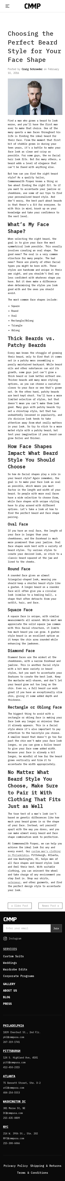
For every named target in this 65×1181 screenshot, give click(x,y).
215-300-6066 (11, 1143)
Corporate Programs (18, 976)
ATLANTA (9, 1076)
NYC (5, 1126)
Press (7, 1003)
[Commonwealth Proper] (33, 6)
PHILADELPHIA (13, 1025)
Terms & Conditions (32, 1172)
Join (56, 928)
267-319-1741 (11, 1042)
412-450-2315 (11, 1067)
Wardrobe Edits (15, 969)
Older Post (21, 905)
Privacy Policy (16, 1165)
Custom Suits (13, 956)
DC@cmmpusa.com (13, 1113)
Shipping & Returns (46, 1165)
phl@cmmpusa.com (13, 1037)
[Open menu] (6, 6)
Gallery (9, 984)
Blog (6, 997)
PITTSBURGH (11, 1051)
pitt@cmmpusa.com (14, 1062)
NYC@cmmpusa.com (13, 1138)
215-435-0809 (11, 1117)
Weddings (10, 963)
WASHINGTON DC (14, 1101)
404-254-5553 (11, 1092)
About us (10, 990)
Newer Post (49, 905)
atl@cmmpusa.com (13, 1087)
